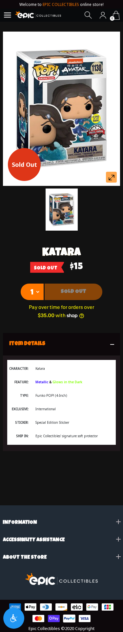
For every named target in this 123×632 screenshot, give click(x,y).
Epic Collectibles (44, 628)
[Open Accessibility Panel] (13, 618)
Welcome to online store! (61, 4)
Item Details (27, 344)
